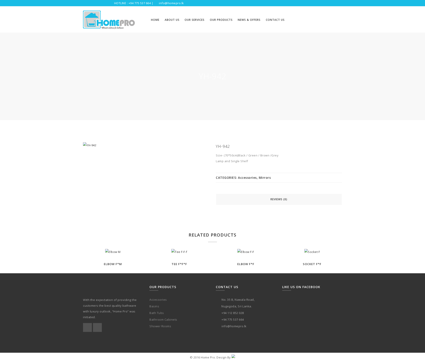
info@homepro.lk (171, 3)
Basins (154, 306)
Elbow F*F (245, 264)
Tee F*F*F (179, 264)
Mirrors (265, 177)
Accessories (247, 177)
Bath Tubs (156, 313)
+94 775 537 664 (140, 3)
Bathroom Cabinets (163, 320)
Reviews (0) (278, 199)
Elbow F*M (113, 264)
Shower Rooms (160, 326)
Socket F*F (312, 264)
